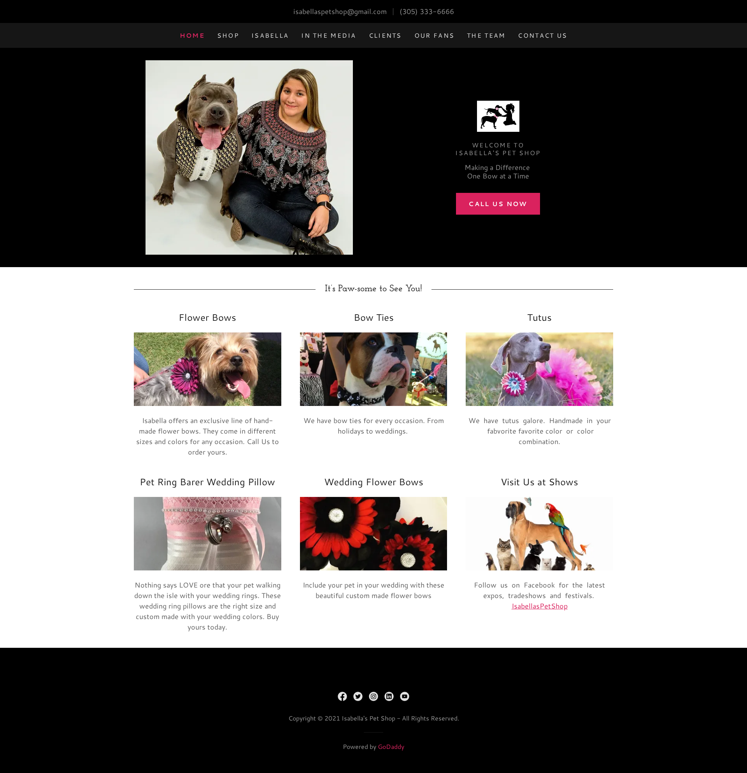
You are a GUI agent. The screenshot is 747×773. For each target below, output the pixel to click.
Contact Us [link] (542, 35)
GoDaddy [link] (391, 746)
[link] (498, 118)
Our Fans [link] (434, 35)
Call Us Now (497, 203)
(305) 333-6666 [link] (427, 11)
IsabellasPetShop (540, 606)
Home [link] (192, 35)
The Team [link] (486, 35)
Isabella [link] (270, 35)
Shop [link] (228, 35)
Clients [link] (385, 35)
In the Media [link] (328, 35)
